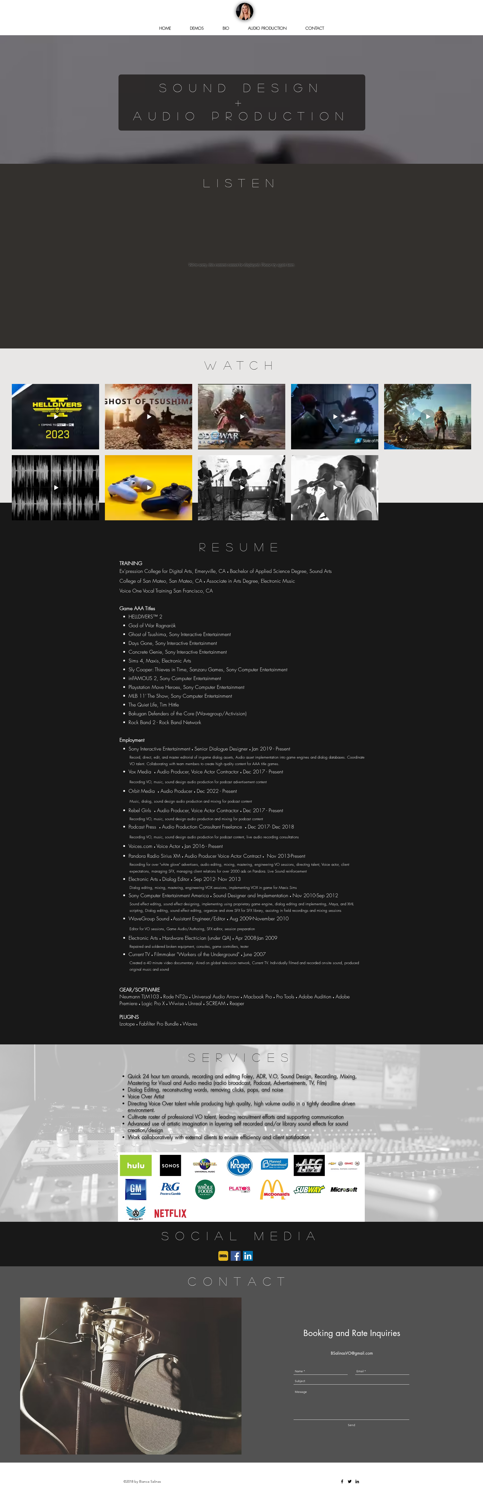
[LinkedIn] (248, 1256)
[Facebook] (235, 1256)
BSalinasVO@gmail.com (352, 1353)
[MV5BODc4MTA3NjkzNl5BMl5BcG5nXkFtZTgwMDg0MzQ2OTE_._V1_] (223, 1256)
